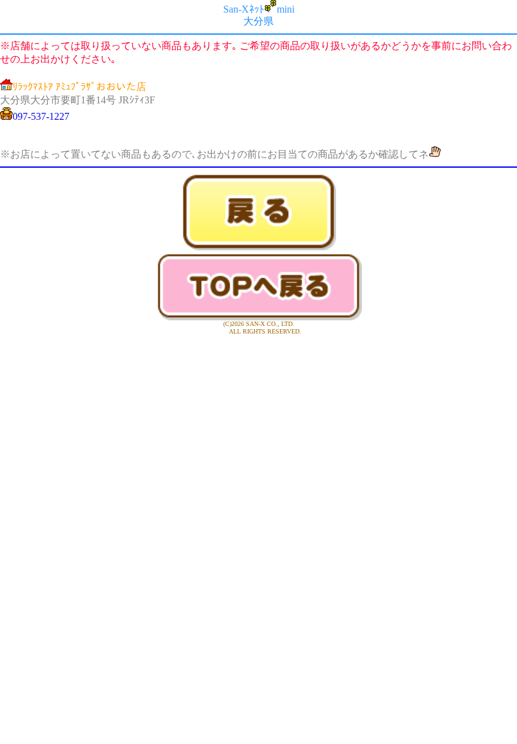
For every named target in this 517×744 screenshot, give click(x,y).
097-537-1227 (41, 116)
